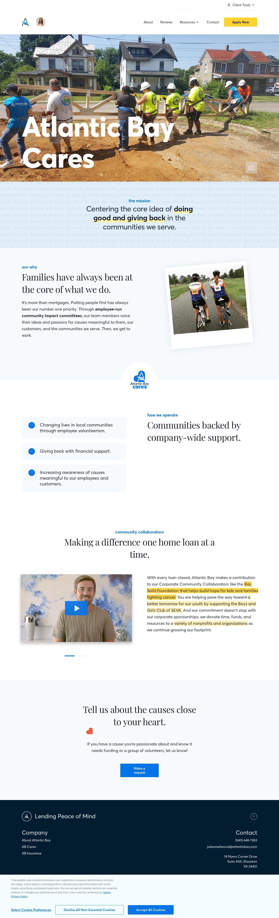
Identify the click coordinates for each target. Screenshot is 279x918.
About (148, 22)
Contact (213, 22)
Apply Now (240, 22)
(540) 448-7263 (246, 840)
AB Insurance (31, 853)
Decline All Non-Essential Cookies (89, 910)
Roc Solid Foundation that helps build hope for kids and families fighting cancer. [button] (202, 590)
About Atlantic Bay (36, 840)
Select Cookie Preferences (31, 910)
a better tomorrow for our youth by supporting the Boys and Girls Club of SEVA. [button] (201, 604)
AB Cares (29, 847)
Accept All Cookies (150, 910)
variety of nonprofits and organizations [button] (211, 623)
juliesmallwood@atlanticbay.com (232, 847)
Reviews (166, 22)
